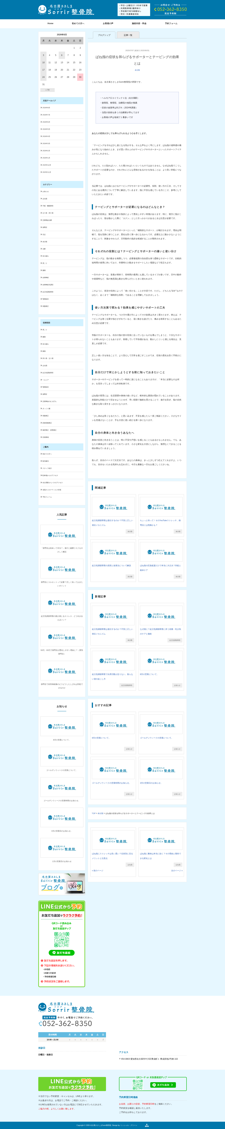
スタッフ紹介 (47, 468)
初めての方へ (78, 23)
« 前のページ (97, 870)
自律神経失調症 (47, 285)
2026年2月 (46, 151)
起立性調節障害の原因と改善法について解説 (111, 565)
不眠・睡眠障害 (47, 206)
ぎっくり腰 (46, 408)
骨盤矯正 (45, 306)
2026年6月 (46, 122)
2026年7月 (46, 115)
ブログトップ (104, 35)
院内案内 (45, 461)
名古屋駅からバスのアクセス (52, 483)
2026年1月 (46, 158)
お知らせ (177, 685)
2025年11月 (46, 172)
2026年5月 (46, 129)
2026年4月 (46, 136)
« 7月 (48, 90)
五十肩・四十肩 (47, 213)
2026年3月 (46, 143)
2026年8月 (46, 108)
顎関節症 (45, 299)
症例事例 (45, 437)
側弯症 (44, 227)
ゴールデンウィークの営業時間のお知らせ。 (111, 783)
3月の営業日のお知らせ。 (151, 783)
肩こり (44, 263)
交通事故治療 (47, 220)
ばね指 (130, 865)
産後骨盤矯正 (47, 423)
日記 (44, 234)
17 (43, 70)
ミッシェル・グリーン (128, 1125)
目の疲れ (45, 256)
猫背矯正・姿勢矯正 (49, 430)
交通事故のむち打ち (49, 401)
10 (43, 62)
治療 (44, 249)
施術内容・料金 (139, 23)
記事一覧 (128, 35)
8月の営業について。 (149, 674)
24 (43, 77)
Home (50, 23)
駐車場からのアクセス (50, 475)
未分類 (137, 70)
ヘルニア (45, 380)
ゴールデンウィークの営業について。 (156, 738)
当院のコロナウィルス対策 (51, 490)
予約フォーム (171, 23)
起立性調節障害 (174, 640)
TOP (94, 813)
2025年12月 (46, 165)
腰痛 (44, 270)
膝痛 (44, 351)
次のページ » (177, 870)
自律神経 (45, 277)
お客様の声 (108, 23)
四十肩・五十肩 (47, 358)
